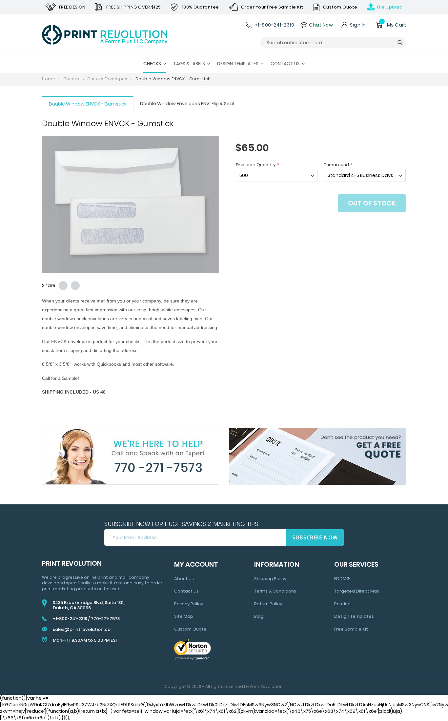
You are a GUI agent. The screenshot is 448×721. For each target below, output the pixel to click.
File (390, 7)
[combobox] (333, 42)
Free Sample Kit (351, 629)
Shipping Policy (270, 578)
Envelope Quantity (255, 165)
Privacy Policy (188, 604)
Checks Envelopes (107, 79)
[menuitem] (154, 64)
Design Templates (354, 616)
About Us (184, 578)
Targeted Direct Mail (356, 591)
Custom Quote (190, 629)
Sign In (358, 25)
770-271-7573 (105, 618)
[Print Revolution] (104, 35)
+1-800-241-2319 (275, 25)
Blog (259, 616)
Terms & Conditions (275, 591)
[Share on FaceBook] (75, 285)
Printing (342, 604)
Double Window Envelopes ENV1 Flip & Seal (187, 103)
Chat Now (321, 25)
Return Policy (268, 604)
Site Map (183, 616)
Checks (71, 79)
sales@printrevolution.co (82, 629)
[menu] (224, 64)
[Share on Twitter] (63, 285)
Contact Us (186, 591)
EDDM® (342, 578)
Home (48, 79)
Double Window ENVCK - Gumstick (88, 104)
